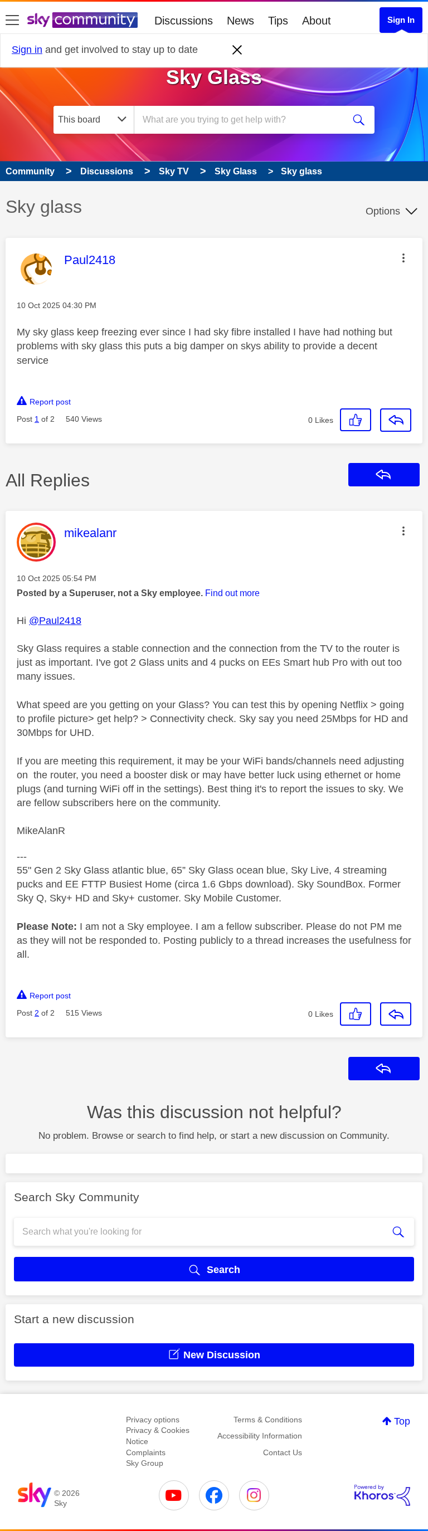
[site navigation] (12, 20)
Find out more (232, 593)
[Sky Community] (82, 20)
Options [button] (383, 211)
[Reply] (395, 420)
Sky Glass (214, 77)
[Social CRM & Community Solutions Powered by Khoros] (382, 1495)
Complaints (146, 1452)
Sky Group (144, 1463)
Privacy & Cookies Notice (157, 1436)
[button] (403, 258)
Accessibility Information (259, 1435)
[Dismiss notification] (237, 50)
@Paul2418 (55, 620)
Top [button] (402, 1421)
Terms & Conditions (268, 1419)
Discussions (183, 20)
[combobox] (242, 120)
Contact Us (282, 1452)
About (316, 20)
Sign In (401, 20)
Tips (278, 20)
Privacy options (152, 1419)
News (240, 20)
